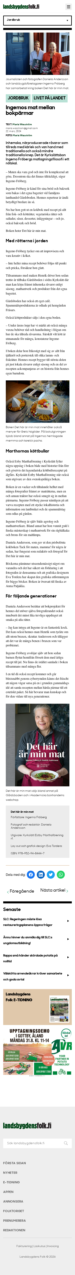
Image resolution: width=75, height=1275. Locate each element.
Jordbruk (18, 98)
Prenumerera (14, 1220)
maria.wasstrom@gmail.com (22, 128)
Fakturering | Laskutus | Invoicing (37, 1246)
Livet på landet (50, 98)
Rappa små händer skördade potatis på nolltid (30, 958)
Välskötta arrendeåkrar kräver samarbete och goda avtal (32, 976)
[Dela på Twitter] (51, 875)
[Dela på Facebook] (31, 875)
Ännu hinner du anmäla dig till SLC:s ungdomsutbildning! (27, 940)
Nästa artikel (52, 890)
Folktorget (13, 1211)
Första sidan (14, 1163)
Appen (8, 1192)
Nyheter (10, 1173)
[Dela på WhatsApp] (61, 875)
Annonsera (13, 1201)
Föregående (22, 891)
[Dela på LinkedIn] (41, 875)
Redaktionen (14, 1230)
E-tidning (11, 1182)
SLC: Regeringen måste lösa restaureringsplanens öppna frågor (27, 922)
